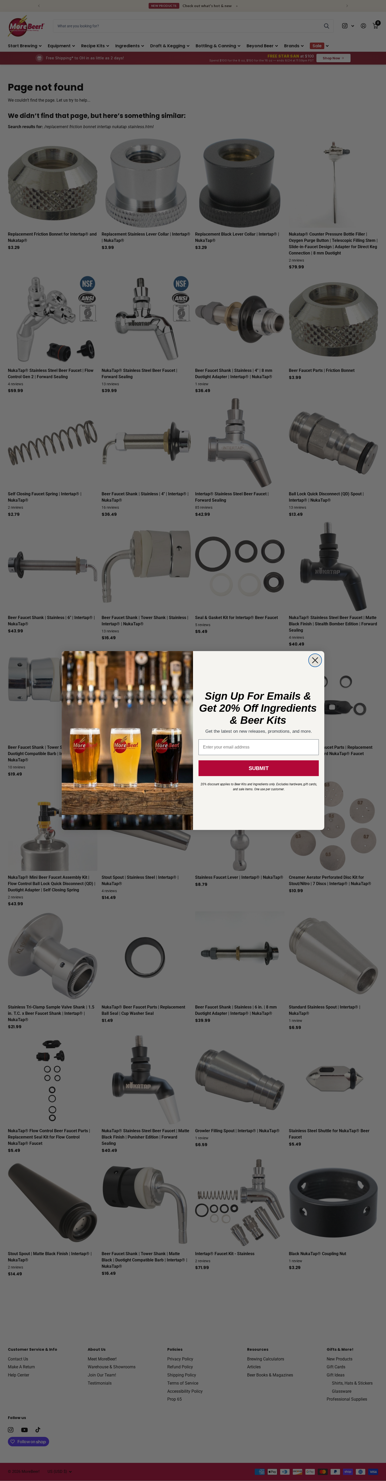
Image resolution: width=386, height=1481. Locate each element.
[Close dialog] (315, 660)
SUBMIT (259, 768)
